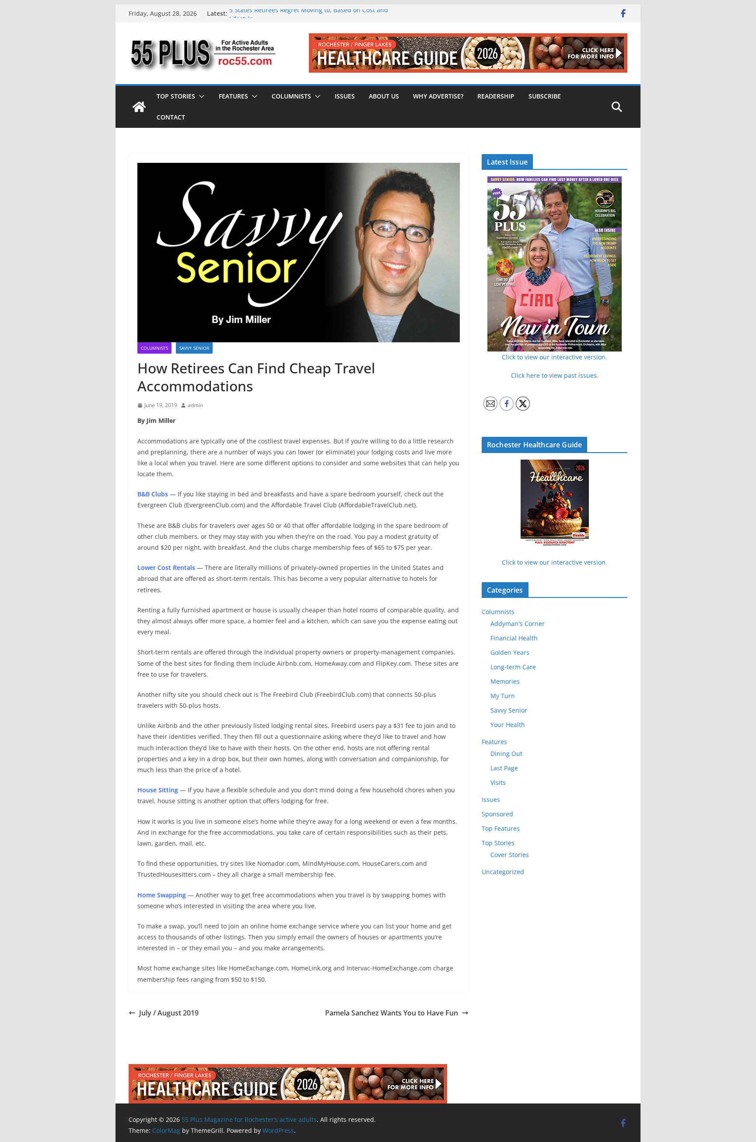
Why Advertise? (438, 96)
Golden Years (509, 652)
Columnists (291, 96)
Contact (171, 117)
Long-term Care (513, 667)
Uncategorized (503, 872)
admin (195, 405)
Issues (345, 96)
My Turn (502, 696)
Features (233, 96)
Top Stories (176, 96)
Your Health (507, 724)
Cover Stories (509, 854)
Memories (505, 681)
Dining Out (506, 753)
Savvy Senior (194, 348)
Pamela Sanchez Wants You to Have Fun (391, 1013)
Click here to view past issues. (554, 375)
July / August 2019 (169, 1013)
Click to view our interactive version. (554, 562)
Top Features (501, 828)
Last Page (504, 768)
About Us (384, 96)
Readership (495, 96)
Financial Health (514, 638)
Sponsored (497, 814)
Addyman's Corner (517, 623)
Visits (498, 782)
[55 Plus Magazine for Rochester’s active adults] (139, 106)
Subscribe (544, 96)
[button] (200, 96)
